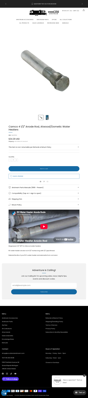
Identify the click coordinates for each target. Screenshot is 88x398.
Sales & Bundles (38, 23)
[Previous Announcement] (5, 3)
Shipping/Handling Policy (54, 322)
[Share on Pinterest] (44, 182)
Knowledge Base (53, 23)
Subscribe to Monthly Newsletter (57, 332)
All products (24, 23)
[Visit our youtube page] (15, 374)
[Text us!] (80, 393)
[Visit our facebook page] (3, 374)
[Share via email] (47, 182)
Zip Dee (54, 19)
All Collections (66, 19)
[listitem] (44, 3)
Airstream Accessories (24, 19)
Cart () (76, 11)
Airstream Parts (43, 19)
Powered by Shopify (7, 395)
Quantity (11, 157)
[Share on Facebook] (40, 182)
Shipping (11, 141)
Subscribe (44, 292)
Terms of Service (51, 325)
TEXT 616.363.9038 (8, 358)
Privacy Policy (50, 329)
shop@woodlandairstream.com (13, 353)
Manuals (65, 23)
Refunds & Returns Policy (54, 318)
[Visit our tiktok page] (11, 374)
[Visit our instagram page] (7, 374)
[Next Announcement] (82, 3)
